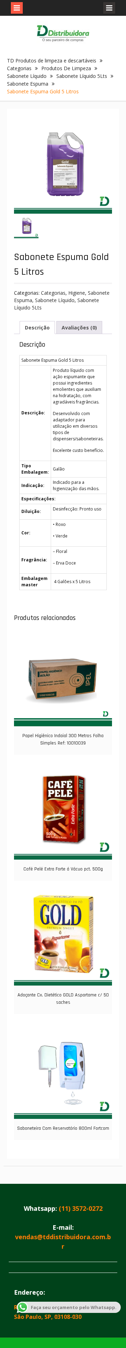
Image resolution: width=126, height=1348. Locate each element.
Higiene (76, 292)
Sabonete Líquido (27, 76)
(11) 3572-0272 (81, 1208)
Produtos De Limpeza (66, 68)
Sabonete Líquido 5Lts (81, 76)
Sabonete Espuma (27, 83)
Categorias (19, 68)
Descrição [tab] (37, 327)
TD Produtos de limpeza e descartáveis (51, 60)
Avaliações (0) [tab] (79, 327)
